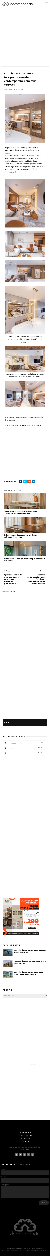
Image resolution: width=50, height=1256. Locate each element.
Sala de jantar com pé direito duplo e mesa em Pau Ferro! (24, 560)
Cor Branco (39, 466)
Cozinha (16, 469)
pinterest (26, 753)
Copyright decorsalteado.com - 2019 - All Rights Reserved (24, 1248)
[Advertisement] (25, 40)
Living (30, 469)
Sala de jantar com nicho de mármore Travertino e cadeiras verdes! (20, 512)
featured (24, 469)
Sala (42, 469)
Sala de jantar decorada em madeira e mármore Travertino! (20, 536)
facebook (26, 743)
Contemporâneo (29, 466)
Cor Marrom (8, 469)
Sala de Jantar (9, 471)
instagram (26, 748)
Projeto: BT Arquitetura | (17, 417)
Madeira (36, 469)
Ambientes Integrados (16, 466)
